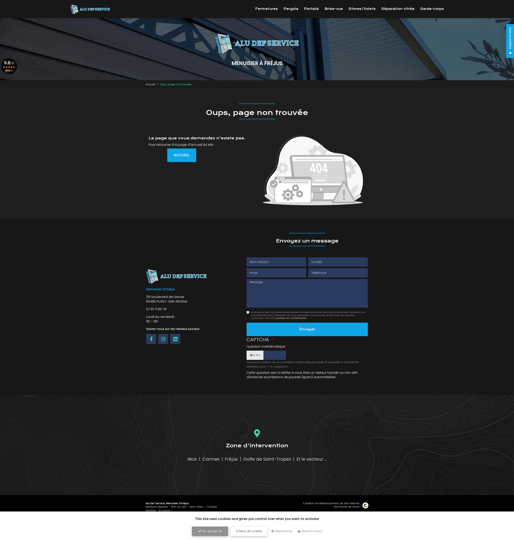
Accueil (150, 84)
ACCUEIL (182, 155)
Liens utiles (196, 506)
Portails (311, 9)
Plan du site (178, 506)
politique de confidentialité (291, 318)
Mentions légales (157, 506)
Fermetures (266, 9)
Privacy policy (312, 531)
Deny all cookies (250, 531)
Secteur (151, 510)
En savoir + (166, 510)
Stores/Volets (362, 9)
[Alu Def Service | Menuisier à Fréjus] (90, 9)
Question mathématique (266, 346)
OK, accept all (211, 531)
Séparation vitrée (398, 9)
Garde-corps (432, 9)
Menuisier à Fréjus (177, 503)
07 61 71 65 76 (156, 309)
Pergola (291, 9)
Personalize (284, 531)
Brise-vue (333, 9)
